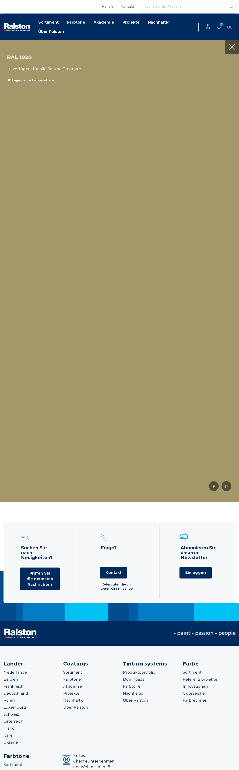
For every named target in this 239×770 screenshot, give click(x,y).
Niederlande (15, 672)
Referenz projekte (200, 679)
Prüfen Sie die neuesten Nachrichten (39, 579)
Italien (9, 735)
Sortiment (48, 22)
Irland (9, 728)
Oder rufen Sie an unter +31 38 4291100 (117, 586)
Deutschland (16, 693)
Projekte (131, 22)
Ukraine (11, 742)
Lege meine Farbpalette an (33, 80)
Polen (9, 700)
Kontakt (127, 6)
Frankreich (14, 686)
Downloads (133, 679)
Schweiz (11, 714)
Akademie (104, 22)
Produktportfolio (139, 672)
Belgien (11, 679)
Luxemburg (15, 707)
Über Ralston (51, 31)
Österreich (13, 721)
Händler (108, 6)
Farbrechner (195, 700)
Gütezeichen (195, 693)
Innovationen (195, 686)
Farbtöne (76, 22)
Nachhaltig (159, 22)
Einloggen (195, 572)
